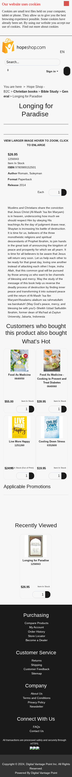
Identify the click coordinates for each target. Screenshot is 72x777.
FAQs (36, 726)
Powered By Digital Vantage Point (36, 772)
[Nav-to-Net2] (36, 47)
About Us (36, 693)
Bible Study (50, 91)
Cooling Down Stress (52, 441)
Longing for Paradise (36, 560)
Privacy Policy (36, 702)
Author (12, 173)
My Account (36, 627)
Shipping (36, 664)
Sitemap (36, 673)
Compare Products (36, 623)
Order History (36, 631)
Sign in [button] (51, 71)
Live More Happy (19, 441)
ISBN (11, 167)
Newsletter (36, 706)
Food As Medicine (19, 374)
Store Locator (36, 636)
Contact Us (37, 731)
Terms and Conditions (36, 698)
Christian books (25, 91)
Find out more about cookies (40, 26)
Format (12, 179)
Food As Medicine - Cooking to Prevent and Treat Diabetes (51, 378)
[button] (63, 62)
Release (13, 185)
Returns (37, 660)
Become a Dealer (37, 640)
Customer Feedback (36, 669)
